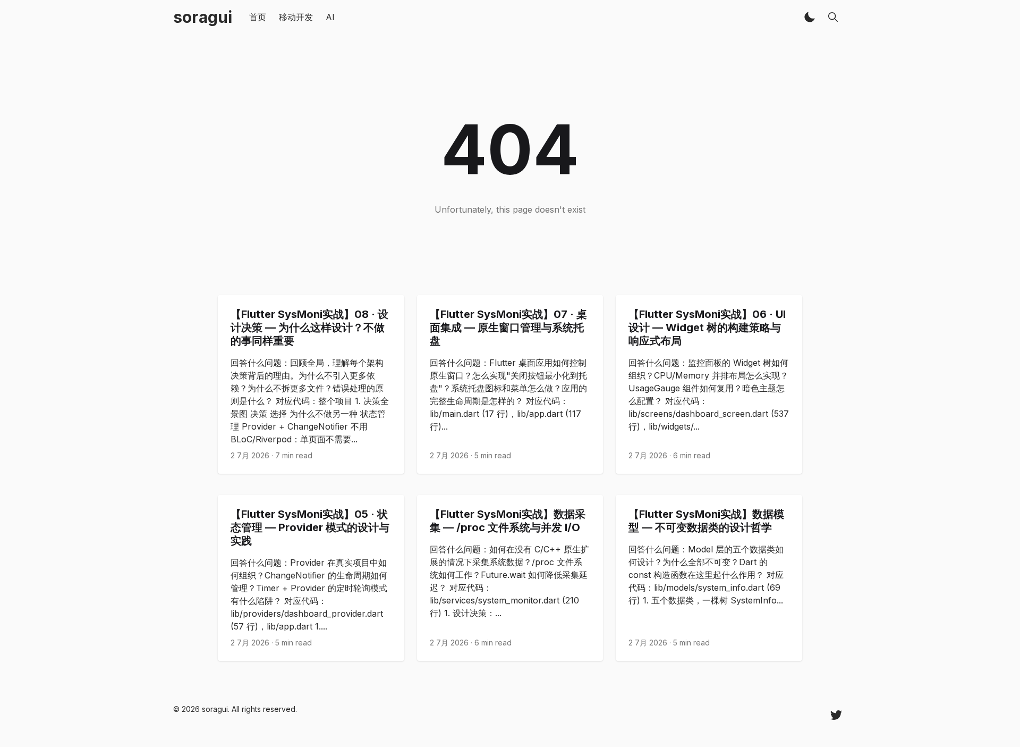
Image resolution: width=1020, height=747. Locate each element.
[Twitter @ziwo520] (836, 714)
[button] (809, 17)
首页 (257, 17)
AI (330, 17)
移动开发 (296, 17)
